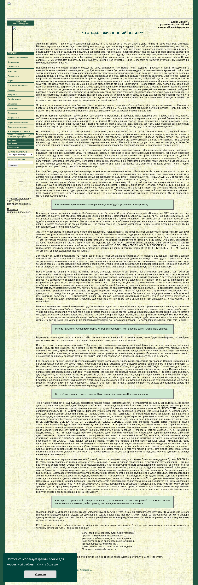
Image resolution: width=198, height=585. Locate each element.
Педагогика (13, 109)
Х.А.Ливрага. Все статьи (19, 132)
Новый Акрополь (20, 198)
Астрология (13, 76)
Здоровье (12, 95)
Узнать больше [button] (47, 564)
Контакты (12, 140)
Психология (13, 67)
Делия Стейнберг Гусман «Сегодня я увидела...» (21, 136)
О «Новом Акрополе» (17, 85)
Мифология (13, 118)
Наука (10, 81)
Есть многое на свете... (18, 127)
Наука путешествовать (18, 122)
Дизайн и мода (14, 99)
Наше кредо (13, 147)
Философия (13, 62)
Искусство (12, 71)
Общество (12, 104)
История (11, 90)
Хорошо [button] (40, 574)
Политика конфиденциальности (19, 210)
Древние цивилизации (18, 57)
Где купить (13, 144)
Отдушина (12, 113)
